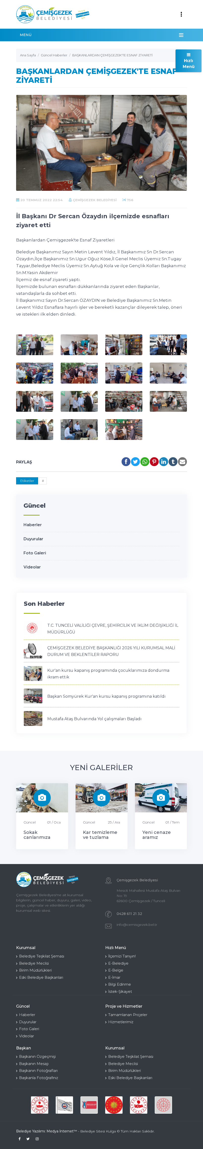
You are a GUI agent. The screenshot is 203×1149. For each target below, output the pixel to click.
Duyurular (33, 539)
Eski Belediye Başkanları (41, 977)
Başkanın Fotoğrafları (38, 1070)
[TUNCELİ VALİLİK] (39, 1105)
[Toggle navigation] (181, 14)
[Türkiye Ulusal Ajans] (89, 1105)
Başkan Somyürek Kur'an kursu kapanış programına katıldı (106, 696)
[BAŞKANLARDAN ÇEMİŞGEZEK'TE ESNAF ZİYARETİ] (34, 344)
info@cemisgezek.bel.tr (137, 924)
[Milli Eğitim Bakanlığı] (163, 1105)
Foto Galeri (35, 553)
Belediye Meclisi (34, 963)
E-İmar (114, 977)
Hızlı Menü (189, 63)
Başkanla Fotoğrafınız (38, 1077)
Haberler (33, 524)
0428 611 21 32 (129, 913)
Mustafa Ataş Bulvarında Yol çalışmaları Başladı (94, 718)
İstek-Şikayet (120, 991)
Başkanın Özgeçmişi (37, 1056)
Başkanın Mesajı (34, 1063)
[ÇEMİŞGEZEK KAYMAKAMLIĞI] (64, 1105)
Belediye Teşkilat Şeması (41, 956)
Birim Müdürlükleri (35, 970)
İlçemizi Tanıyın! (122, 956)
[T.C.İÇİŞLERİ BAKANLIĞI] (138, 1105)
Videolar (32, 567)
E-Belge (115, 970)
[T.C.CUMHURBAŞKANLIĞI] (114, 1105)
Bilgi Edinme (119, 984)
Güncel (30, 822)
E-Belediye (118, 963)
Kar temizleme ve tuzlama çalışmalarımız (100, 837)
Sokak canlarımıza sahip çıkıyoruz (41, 837)
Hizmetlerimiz (120, 1021)
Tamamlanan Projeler (127, 1014)
